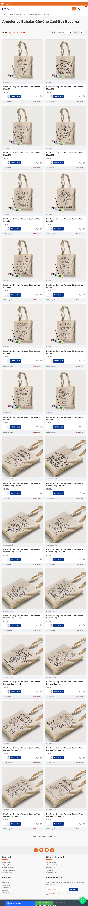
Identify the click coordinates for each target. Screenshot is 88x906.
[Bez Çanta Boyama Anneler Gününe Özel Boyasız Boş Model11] (22, 522)
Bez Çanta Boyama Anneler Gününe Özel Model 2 (21, 220)
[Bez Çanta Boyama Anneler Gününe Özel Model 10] (65, 60)
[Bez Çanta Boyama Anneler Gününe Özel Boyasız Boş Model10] (65, 456)
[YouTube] (52, 850)
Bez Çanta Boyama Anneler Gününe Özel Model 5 (64, 286)
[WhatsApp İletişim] (82, 900)
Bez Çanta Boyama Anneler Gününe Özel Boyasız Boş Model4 (64, 683)
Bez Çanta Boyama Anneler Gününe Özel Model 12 (64, 154)
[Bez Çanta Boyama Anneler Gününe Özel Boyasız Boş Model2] (65, 589)
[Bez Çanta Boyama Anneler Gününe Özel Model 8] (22, 390)
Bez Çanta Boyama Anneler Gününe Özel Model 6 (21, 352)
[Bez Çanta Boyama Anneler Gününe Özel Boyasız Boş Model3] (22, 655)
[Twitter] (41, 850)
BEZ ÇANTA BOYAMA (12, 14)
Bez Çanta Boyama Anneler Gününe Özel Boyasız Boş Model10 (64, 484)
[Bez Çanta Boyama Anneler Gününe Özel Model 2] (22, 192)
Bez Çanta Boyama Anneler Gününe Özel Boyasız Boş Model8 (64, 815)
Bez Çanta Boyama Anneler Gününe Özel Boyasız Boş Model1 (21, 484)
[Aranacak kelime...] (79, 9)
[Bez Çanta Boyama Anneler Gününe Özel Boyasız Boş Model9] (22, 589)
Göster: (76, 32)
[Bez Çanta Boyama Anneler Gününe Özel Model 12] (65, 126)
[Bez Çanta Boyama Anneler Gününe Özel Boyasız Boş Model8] (65, 787)
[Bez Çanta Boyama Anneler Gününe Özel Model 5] (65, 258)
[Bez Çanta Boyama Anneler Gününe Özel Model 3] (65, 192)
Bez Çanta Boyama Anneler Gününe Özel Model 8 (21, 418)
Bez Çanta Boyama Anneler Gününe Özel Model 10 (64, 88)
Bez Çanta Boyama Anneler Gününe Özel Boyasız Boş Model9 (21, 617)
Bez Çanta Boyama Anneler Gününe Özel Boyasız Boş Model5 (21, 749)
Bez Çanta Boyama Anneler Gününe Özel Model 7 (64, 352)
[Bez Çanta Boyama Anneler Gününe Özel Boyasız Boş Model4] (65, 655)
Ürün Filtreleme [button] (45, 903)
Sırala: (54, 32)
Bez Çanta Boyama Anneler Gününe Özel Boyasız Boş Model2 (64, 617)
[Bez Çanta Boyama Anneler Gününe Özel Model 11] (22, 126)
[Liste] (6, 32)
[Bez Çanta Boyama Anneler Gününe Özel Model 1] (22, 60)
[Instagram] (47, 850)
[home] (3, 14)
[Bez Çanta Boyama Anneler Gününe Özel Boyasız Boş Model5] (22, 721)
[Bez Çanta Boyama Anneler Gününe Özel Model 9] (65, 390)
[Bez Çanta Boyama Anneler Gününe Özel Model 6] (22, 324)
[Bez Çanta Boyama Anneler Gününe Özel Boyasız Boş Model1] (22, 456)
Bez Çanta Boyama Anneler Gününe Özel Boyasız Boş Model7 (21, 815)
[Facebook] (36, 850)
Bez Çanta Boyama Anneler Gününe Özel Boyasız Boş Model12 (64, 550)
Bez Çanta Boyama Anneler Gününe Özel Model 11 (21, 154)
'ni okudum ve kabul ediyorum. (61, 894)
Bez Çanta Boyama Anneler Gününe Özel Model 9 (64, 418)
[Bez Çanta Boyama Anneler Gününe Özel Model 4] (22, 258)
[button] (15, 96)
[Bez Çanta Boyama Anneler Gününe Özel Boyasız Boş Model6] (65, 721)
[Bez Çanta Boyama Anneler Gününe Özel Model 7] (65, 324)
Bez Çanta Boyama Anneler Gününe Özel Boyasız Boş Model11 (21, 550)
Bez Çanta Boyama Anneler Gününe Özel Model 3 (64, 220)
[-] (8, 97)
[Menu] (74, 9)
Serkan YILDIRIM (63, 903)
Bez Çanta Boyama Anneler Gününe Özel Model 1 (21, 88)
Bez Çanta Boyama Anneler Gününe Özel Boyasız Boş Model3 (21, 683)
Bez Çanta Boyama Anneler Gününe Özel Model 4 (21, 286)
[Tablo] (3, 33)
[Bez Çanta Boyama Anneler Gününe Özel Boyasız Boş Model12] (65, 522)
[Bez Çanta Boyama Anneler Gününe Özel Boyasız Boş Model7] (22, 787)
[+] (8, 96)
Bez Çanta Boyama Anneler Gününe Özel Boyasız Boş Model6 (64, 749)
